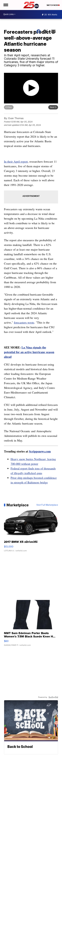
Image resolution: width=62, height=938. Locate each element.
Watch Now (52, 5)
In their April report (16, 161)
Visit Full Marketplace (47, 505)
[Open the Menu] (5, 5)
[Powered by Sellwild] (53, 697)
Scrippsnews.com (40, 451)
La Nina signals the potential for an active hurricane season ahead (29, 352)
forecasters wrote (24, 322)
